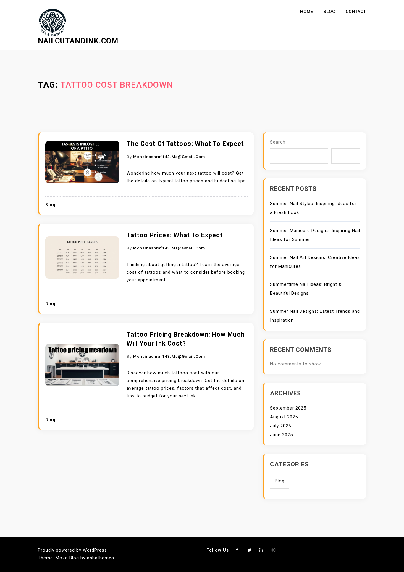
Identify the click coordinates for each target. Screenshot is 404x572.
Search (277, 142)
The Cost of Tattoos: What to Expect (185, 143)
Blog (329, 11)
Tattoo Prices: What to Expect (175, 235)
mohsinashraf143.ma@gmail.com (169, 156)
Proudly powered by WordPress (72, 550)
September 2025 (288, 408)
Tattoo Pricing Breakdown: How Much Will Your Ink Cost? (186, 339)
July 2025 (280, 425)
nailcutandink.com (78, 41)
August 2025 (284, 417)
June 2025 (281, 434)
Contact (356, 11)
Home (306, 11)
